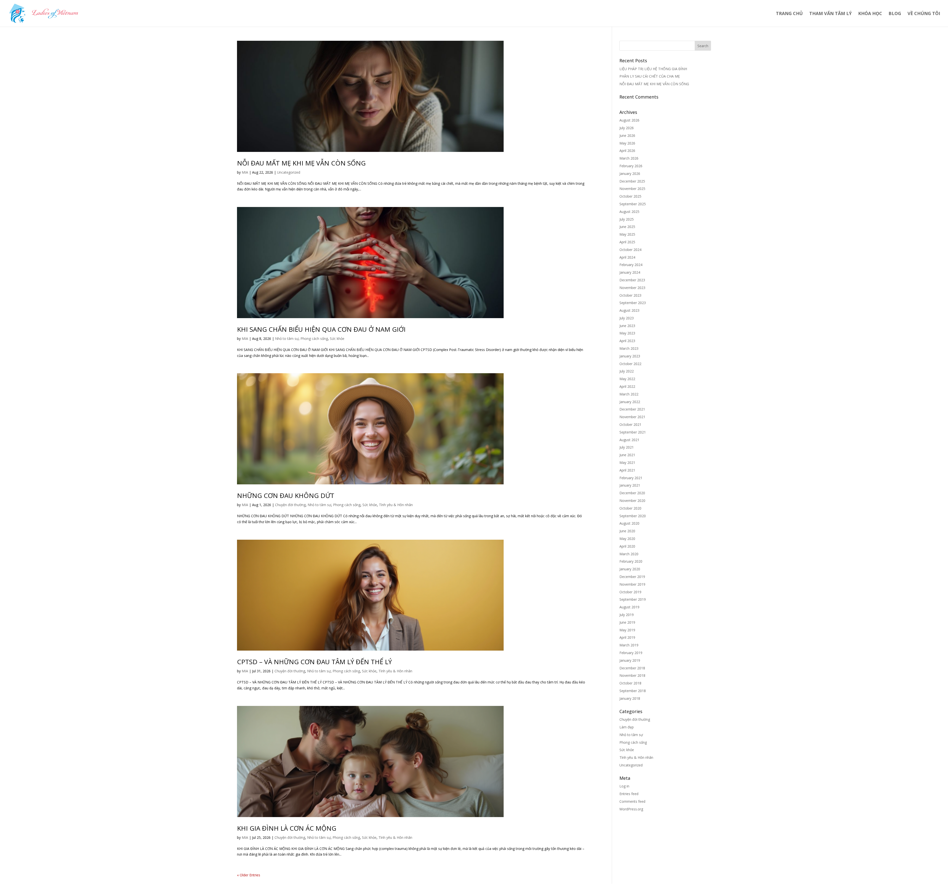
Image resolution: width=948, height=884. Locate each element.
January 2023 (629, 356)
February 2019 (630, 652)
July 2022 (626, 371)
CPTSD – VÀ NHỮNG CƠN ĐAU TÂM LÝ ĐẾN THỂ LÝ (314, 661)
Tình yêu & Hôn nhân (396, 504)
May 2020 (627, 538)
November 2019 (632, 584)
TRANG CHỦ (789, 14)
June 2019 (627, 622)
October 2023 (630, 295)
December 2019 (632, 576)
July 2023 (626, 318)
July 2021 (626, 447)
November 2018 (632, 675)
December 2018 (632, 668)
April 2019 (627, 637)
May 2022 (627, 378)
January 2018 (629, 698)
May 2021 (627, 462)
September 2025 (632, 204)
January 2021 (629, 485)
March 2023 (628, 348)
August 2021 (629, 439)
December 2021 (632, 409)
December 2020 (632, 493)
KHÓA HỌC (870, 14)
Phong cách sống (314, 338)
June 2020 (627, 531)
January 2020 (629, 569)
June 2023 (627, 325)
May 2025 (627, 234)
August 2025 (629, 211)
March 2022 (628, 394)
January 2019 (629, 660)
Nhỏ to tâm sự (286, 338)
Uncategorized (288, 172)
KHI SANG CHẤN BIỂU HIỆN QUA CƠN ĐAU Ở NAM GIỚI (321, 329)
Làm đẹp (626, 727)
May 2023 (627, 333)
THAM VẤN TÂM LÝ (830, 14)
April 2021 (627, 470)
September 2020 (632, 516)
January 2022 (629, 401)
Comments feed (632, 801)
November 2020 (632, 500)
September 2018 (632, 690)
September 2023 (632, 302)
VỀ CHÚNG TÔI (924, 14)
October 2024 (630, 249)
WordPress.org (631, 809)
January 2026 (629, 173)
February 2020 (630, 561)
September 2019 (632, 599)
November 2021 (632, 416)
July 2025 (626, 219)
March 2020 (628, 554)
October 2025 (630, 196)
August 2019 (629, 607)
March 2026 (628, 158)
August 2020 (629, 523)
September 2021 (632, 432)
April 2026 (627, 150)
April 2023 (627, 340)
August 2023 (629, 310)
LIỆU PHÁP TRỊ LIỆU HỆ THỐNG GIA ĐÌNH (653, 68)
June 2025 (627, 226)
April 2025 (627, 242)
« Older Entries (248, 875)
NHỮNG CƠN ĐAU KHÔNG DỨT (285, 495)
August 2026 (629, 120)
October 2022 (630, 363)
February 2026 (630, 166)
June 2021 (627, 454)
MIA (245, 172)
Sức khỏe (337, 338)
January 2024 (629, 272)
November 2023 (632, 287)
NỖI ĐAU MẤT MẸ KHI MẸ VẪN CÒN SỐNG (301, 163)
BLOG (895, 14)
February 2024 (630, 264)
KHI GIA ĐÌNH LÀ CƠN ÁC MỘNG (286, 828)
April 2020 (627, 546)
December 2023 (632, 280)
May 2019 (627, 630)
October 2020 (630, 508)
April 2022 (627, 386)
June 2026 (627, 135)
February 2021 (630, 477)
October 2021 (630, 424)
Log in (624, 786)
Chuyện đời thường (290, 504)
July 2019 (626, 614)
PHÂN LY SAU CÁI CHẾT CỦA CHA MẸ (649, 76)
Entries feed (628, 793)
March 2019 (628, 645)
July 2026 (626, 127)
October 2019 (630, 592)
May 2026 (627, 143)
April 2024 (627, 257)
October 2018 (630, 683)
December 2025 (632, 181)
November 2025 (632, 188)
